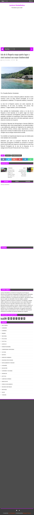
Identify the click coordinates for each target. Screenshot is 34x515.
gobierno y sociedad (7, 370)
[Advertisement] (17, 30)
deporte (4, 354)
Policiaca (4, 338)
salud (3, 392)
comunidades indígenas (8, 349)
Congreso (4, 328)
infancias (4, 373)
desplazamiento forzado (8, 362)
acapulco (8, 155)
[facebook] (30, 1)
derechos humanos (6, 357)
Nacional (4, 336)
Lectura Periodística (17, 5)
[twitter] (32, 1)
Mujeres (4, 333)
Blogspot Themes (27, 513)
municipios (5, 381)
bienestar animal (6, 346)
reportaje (4, 389)
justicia (4, 376)
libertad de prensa (6, 378)
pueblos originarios (7, 384)
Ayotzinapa (5, 325)
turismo (4, 394)
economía (4, 365)
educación (4, 368)
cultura (4, 352)
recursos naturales (16, 155)
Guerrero (4, 330)
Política (4, 341)
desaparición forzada (7, 360)
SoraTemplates (11, 513)
